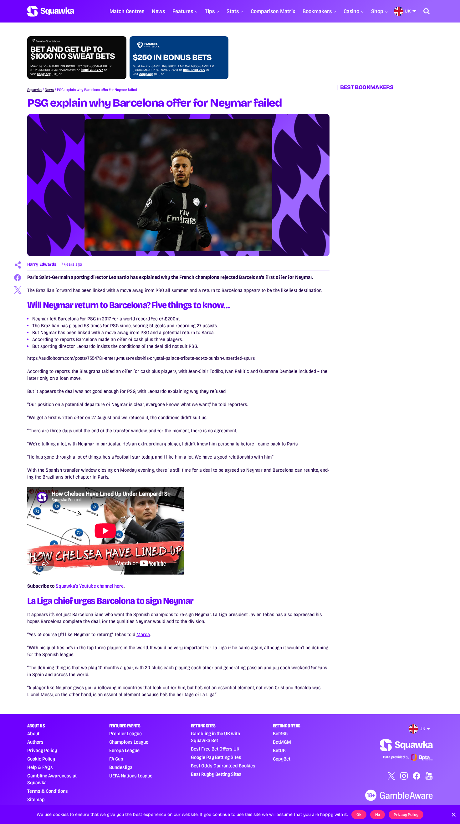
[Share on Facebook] (18, 277)
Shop (377, 11)
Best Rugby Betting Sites (216, 774)
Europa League (124, 750)
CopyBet (281, 759)
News (158, 11)
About (33, 733)
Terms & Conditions (47, 791)
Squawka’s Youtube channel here (90, 586)
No (377, 814)
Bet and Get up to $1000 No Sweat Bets (72, 53)
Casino (351, 11)
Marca (143, 634)
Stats (233, 11)
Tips (210, 11)
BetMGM (282, 742)
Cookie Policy (41, 759)
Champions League (128, 742)
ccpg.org (44, 74)
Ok (358, 814)
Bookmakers (317, 11)
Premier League (125, 733)
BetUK (279, 750)
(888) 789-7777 (92, 70)
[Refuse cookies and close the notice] (453, 814)
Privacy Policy (42, 750)
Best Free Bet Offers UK (215, 749)
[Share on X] (18, 290)
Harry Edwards (41, 264)
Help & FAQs (40, 767)
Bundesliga (120, 767)
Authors (35, 742)
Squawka (34, 90)
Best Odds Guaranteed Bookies (223, 766)
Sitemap (36, 799)
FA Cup (116, 759)
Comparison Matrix (273, 11)
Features (182, 11)
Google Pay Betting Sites (216, 757)
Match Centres (127, 11)
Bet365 (280, 733)
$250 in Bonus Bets (172, 57)
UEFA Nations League (130, 776)
